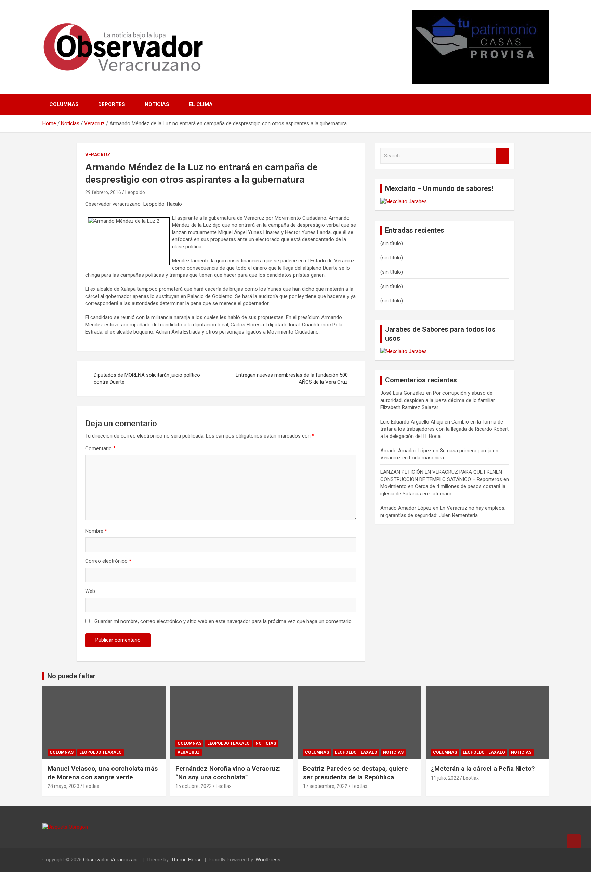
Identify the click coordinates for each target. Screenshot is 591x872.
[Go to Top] (574, 841)
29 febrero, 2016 (103, 192)
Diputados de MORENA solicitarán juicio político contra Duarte (147, 378)
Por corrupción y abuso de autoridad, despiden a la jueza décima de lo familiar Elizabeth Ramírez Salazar (437, 400)
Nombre (96, 531)
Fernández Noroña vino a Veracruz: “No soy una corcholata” (228, 773)
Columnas (64, 104)
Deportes (111, 104)
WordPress (267, 860)
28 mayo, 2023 (63, 786)
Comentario (100, 448)
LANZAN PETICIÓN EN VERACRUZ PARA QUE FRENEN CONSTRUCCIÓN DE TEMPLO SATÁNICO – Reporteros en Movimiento (444, 479)
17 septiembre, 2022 (325, 786)
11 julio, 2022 (445, 778)
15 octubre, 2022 (193, 786)
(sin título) (391, 243)
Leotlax (91, 786)
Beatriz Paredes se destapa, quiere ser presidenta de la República (355, 773)
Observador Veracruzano (111, 860)
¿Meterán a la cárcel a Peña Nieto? (483, 768)
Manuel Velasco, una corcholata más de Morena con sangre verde (103, 773)
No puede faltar (71, 676)
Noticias (157, 104)
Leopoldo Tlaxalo (100, 752)
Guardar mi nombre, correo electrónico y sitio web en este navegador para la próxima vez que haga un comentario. (223, 621)
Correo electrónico (108, 561)
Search (502, 156)
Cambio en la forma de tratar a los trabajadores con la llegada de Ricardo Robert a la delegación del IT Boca (444, 429)
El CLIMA (201, 104)
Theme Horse (186, 860)
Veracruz (97, 154)
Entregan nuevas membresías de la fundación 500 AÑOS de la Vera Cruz (292, 378)
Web (90, 591)
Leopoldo (135, 192)
